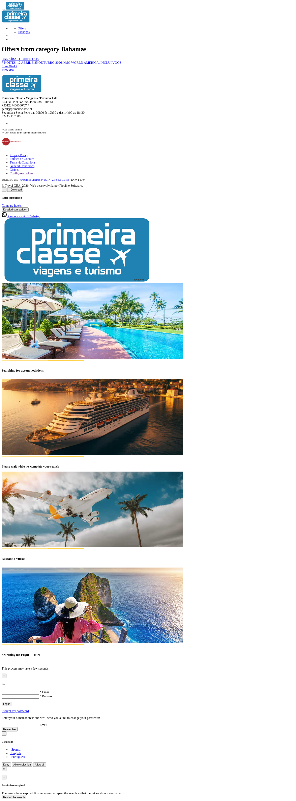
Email (43, 725)
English (15, 753)
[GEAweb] (15, 8)
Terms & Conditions (22, 162)
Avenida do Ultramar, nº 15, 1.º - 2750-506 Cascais (44, 179)
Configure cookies (21, 173)
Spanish (15, 749)
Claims (14, 169)
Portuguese (17, 756)
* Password (47, 696)
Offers (22, 28)
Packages (24, 32)
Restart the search (14, 797)
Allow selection (22, 764)
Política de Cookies (22, 158)
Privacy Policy (19, 155)
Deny (6, 764)
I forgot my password (15, 711)
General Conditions (22, 166)
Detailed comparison (15, 209)
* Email (45, 692)
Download (15, 189)
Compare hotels (12, 205)
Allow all (40, 764)
